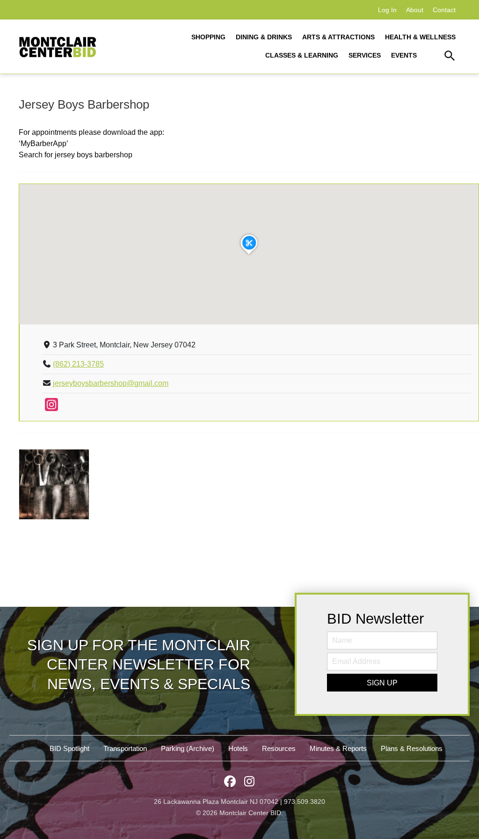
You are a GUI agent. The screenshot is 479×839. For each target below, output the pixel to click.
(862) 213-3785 (78, 364)
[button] (450, 57)
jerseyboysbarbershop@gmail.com (110, 383)
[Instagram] (51, 408)
